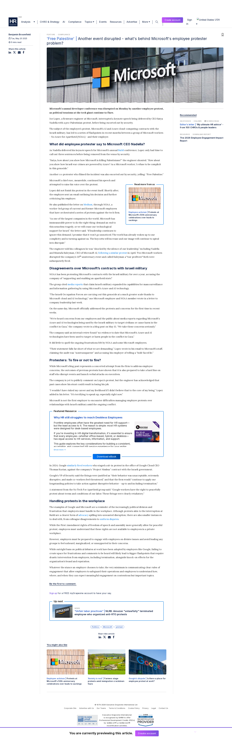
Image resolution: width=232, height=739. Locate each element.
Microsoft (107, 627)
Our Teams (101, 708)
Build (121, 150)
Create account (172, 20)
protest (119, 627)
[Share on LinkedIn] (10, 52)
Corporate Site (70, 708)
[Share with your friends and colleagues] (19, 52)
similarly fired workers (79, 465)
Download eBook (106, 456)
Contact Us (163, 708)
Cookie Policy (133, 708)
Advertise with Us (86, 708)
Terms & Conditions (117, 708)
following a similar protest (112, 252)
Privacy (145, 708)
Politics (95, 627)
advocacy (83, 515)
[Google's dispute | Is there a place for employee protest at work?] (147, 668)
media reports (75, 284)
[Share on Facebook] (23, 52)
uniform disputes (109, 519)
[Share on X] (14, 52)
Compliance (64, 34)
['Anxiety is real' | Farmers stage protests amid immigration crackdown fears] (106, 669)
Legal (153, 708)
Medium (88, 204)
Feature (51, 34)
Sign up (53, 593)
